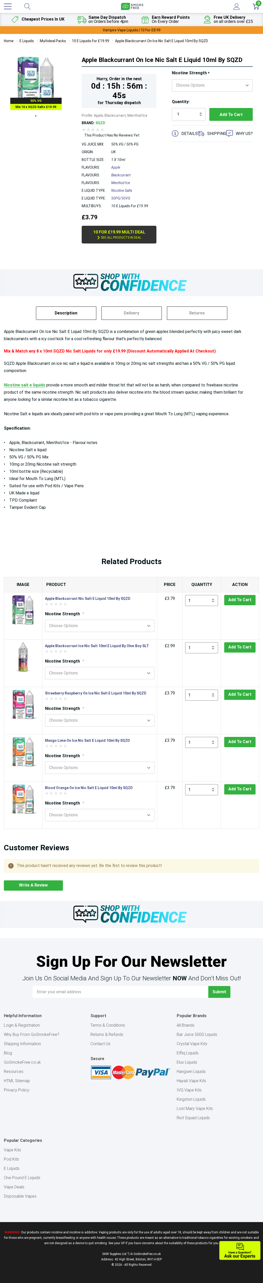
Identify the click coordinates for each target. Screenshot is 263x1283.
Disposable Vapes (20, 1196)
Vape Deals (14, 1187)
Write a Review (33, 885)
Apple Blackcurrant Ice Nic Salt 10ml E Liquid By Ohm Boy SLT (97, 646)
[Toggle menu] (8, 6)
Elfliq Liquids (188, 1053)
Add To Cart (239, 599)
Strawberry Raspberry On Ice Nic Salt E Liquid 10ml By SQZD (95, 693)
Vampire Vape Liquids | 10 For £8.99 (132, 30)
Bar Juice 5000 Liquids (197, 1034)
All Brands (185, 1025)
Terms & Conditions (107, 1025)
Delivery (131, 313)
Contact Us (100, 1043)
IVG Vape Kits (189, 1090)
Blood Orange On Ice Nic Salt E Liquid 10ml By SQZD (89, 788)
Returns (197, 313)
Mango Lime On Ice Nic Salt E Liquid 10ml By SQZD (87, 740)
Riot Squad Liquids (193, 1117)
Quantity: (181, 101)
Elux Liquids (187, 1062)
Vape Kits (12, 1150)
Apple (115, 167)
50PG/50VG (120, 198)
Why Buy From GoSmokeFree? (31, 1034)
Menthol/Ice (120, 183)
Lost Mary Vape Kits (195, 1108)
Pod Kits (11, 1159)
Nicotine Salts (121, 190)
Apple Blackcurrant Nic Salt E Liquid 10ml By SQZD (87, 599)
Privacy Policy (16, 1090)
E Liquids (12, 1168)
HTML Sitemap (17, 1080)
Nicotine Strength (191, 73)
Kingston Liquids (191, 1099)
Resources (13, 1071)
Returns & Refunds (106, 1034)
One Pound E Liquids (22, 1177)
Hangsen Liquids (191, 1071)
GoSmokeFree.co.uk (22, 1062)
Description (66, 313)
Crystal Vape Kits (192, 1043)
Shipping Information (22, 1043)
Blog (8, 1053)
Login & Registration (22, 1025)
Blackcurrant (120, 175)
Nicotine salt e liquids (24, 385)
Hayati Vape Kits (191, 1080)
